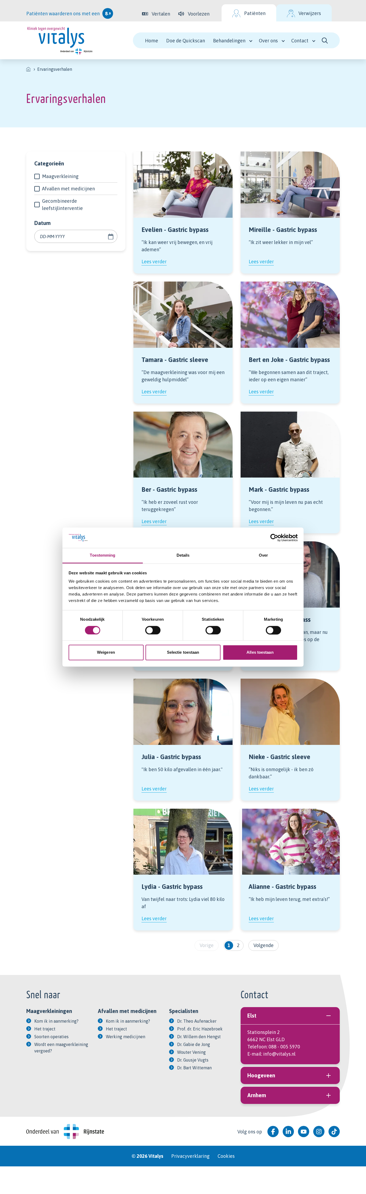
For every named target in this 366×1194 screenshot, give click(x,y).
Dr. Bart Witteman (194, 1067)
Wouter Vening (191, 1052)
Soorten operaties (51, 1036)
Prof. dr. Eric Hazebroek (200, 1028)
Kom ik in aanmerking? (56, 1021)
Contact (299, 40)
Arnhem (256, 1095)
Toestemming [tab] (102, 555)
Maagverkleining (60, 176)
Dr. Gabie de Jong (193, 1044)
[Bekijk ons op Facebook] (273, 1131)
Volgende (263, 945)
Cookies (226, 1156)
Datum (42, 223)
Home (151, 40)
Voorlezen (199, 14)
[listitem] (28, 69)
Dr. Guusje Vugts (192, 1060)
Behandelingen (229, 40)
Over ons (268, 40)
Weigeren (106, 652)
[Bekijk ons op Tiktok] (334, 1131)
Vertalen (161, 14)
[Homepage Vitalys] (59, 40)
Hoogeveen (261, 1075)
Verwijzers (309, 13)
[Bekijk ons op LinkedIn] (288, 1131)
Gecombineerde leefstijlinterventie (62, 204)
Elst (251, 1015)
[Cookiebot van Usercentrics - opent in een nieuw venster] (274, 538)
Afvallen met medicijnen (68, 188)
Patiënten (255, 13)
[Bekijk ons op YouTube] (303, 1131)
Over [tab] (263, 555)
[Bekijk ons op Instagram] (318, 1131)
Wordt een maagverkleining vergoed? (61, 1047)
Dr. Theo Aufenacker (196, 1021)
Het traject (44, 1028)
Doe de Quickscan (185, 40)
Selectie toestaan (183, 652)
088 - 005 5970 (284, 1046)
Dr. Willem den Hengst (199, 1036)
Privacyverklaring (190, 1156)
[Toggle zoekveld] (325, 40)
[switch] (152, 630)
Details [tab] (183, 555)
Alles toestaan (260, 652)
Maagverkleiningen (49, 1011)
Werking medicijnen (125, 1036)
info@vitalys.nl (279, 1054)
